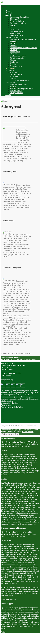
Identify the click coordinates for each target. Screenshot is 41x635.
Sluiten (3, 632)
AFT (12, 27)
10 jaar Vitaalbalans (22, 80)
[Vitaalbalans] (2, 2)
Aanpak (8, 15)
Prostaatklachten (16, 66)
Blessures (13, 50)
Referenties (9, 70)
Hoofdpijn (13, 42)
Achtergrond (10, 68)
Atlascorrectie (15, 33)
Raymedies (14, 25)
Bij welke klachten (12, 37)
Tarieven (13, 87)
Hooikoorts (14, 62)
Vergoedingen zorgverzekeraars (21, 89)
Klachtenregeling (16, 91)
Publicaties (14, 76)
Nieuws (13, 78)
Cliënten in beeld (16, 74)
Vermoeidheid (15, 52)
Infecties (13, 64)
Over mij (8, 13)
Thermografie (15, 19)
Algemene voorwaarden (18, 84)
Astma (12, 44)
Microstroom (14, 29)
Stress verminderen (17, 21)
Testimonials (14, 72)
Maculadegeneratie (17, 58)
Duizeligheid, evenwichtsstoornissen (23, 39)
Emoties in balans (16, 31)
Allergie (13, 60)
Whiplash (13, 54)
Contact (8, 95)
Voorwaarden (10, 82)
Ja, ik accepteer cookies (10, 434)
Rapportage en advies (18, 23)
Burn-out (13, 46)
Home (7, 11)
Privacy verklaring (16, 93)
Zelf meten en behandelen (19, 17)
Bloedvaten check (16, 35)
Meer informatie (27, 432)
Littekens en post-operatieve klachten (23, 48)
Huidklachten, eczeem (18, 56)
